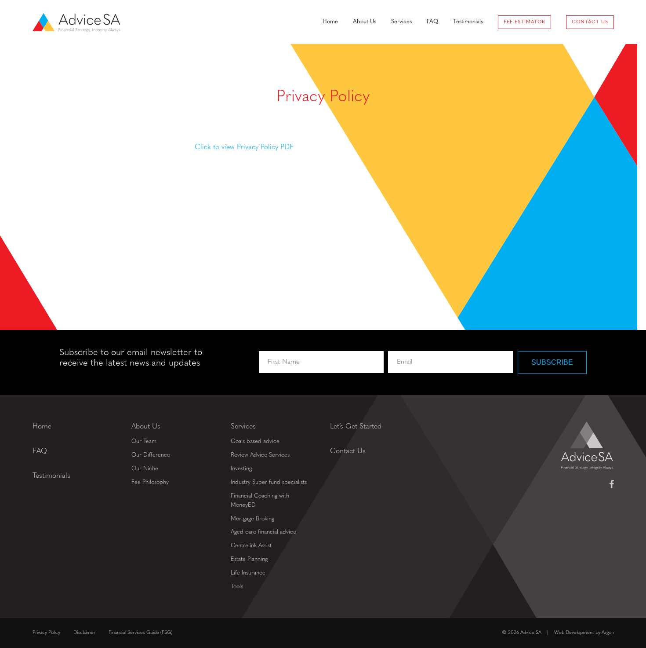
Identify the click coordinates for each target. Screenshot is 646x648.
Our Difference (150, 455)
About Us (364, 22)
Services (401, 22)
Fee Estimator (524, 22)
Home (330, 22)
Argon (608, 632)
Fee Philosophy (150, 482)
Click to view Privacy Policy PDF (244, 147)
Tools (237, 586)
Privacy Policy (46, 632)
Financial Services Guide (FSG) (140, 632)
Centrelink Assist (251, 546)
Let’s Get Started (355, 426)
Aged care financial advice (263, 532)
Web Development (574, 632)
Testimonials (468, 22)
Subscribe (552, 362)
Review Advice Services (260, 455)
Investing (241, 469)
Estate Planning (249, 559)
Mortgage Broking (252, 519)
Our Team (143, 441)
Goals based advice (255, 441)
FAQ (432, 22)
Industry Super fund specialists (269, 482)
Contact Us (590, 22)
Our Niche (144, 469)
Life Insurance (248, 573)
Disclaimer (84, 632)
